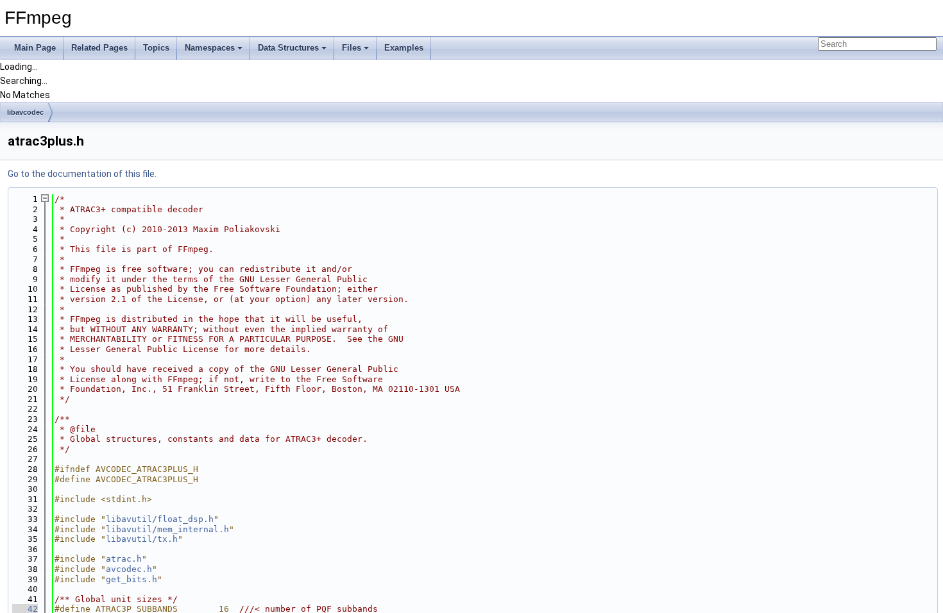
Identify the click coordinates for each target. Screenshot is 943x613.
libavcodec (25, 112)
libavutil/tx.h (142, 539)
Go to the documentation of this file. (82, 174)
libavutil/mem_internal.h (167, 529)
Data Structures (288, 48)
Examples (403, 48)
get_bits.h (131, 579)
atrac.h (124, 559)
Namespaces (210, 48)
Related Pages (99, 48)
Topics (156, 48)
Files (351, 48)
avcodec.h (129, 569)
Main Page (35, 48)
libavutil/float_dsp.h (160, 519)
